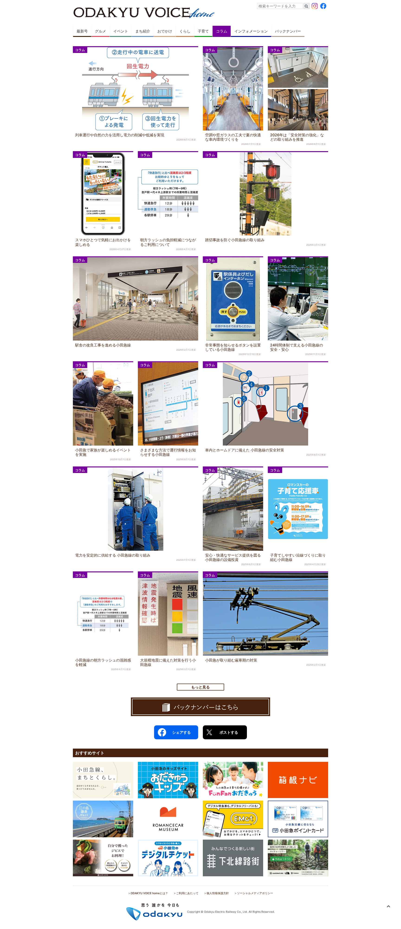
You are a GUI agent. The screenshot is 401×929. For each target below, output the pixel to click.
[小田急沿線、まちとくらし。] (103, 779)
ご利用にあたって (187, 893)
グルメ (100, 31)
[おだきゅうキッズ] (168, 779)
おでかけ (164, 31)
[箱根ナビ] (298, 779)
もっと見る (200, 687)
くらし (185, 31)
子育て (203, 31)
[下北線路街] (233, 857)
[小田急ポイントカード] (298, 818)
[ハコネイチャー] (298, 857)
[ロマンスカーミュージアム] (168, 818)
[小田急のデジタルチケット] (168, 857)
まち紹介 (142, 31)
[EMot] (233, 818)
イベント (120, 31)
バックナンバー (288, 31)
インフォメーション (251, 31)
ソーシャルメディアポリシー (255, 893)
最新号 (82, 31)
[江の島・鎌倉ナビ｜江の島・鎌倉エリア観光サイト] (103, 818)
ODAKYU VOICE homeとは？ (149, 893)
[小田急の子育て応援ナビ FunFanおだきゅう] (233, 779)
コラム (221, 31)
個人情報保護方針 (218, 893)
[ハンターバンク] (103, 857)
